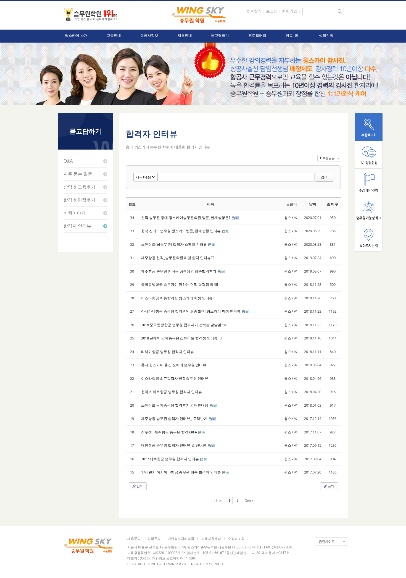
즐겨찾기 (254, 11)
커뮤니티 (293, 35)
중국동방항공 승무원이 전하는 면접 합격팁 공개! (179, 284)
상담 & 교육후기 (79, 187)
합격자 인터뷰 (77, 226)
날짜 (312, 204)
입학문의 (154, 538)
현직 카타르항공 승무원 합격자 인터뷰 (171, 391)
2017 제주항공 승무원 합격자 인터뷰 (170, 458)
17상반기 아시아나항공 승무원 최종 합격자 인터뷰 (181, 472)
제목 (210, 204)
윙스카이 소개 (76, 35)
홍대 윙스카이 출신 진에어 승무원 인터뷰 (173, 364)
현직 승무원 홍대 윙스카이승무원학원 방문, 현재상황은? (186, 217)
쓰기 (331, 486)
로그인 (272, 11)
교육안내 (114, 35)
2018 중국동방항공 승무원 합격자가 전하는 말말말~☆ (184, 324)
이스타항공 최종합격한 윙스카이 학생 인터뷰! (177, 297)
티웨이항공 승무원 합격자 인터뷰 (167, 351)
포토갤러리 (257, 35)
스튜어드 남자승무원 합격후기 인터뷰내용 (175, 405)
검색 (324, 177)
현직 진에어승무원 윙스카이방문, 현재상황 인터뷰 (181, 230)
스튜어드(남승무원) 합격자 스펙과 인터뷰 (174, 244)
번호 (132, 204)
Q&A (68, 161)
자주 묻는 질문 (78, 174)
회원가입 (289, 11)
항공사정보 (149, 35)
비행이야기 (75, 213)
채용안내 (185, 35)
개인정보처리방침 (181, 538)
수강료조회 (236, 538)
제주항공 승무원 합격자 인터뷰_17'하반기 (174, 418)
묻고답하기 (220, 35)
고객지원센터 (211, 538)
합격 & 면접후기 (79, 200)
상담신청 (326, 35)
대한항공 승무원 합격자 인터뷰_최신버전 (174, 445)
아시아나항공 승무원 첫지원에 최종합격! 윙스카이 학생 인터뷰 (191, 311)
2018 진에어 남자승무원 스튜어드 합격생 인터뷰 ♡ (181, 338)
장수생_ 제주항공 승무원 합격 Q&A (169, 432)
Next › (249, 501)
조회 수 (332, 204)
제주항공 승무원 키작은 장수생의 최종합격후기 (179, 271)
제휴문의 (134, 538)
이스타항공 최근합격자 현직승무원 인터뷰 (174, 378)
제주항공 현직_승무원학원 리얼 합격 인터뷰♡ (177, 257)
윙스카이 (291, 217)
